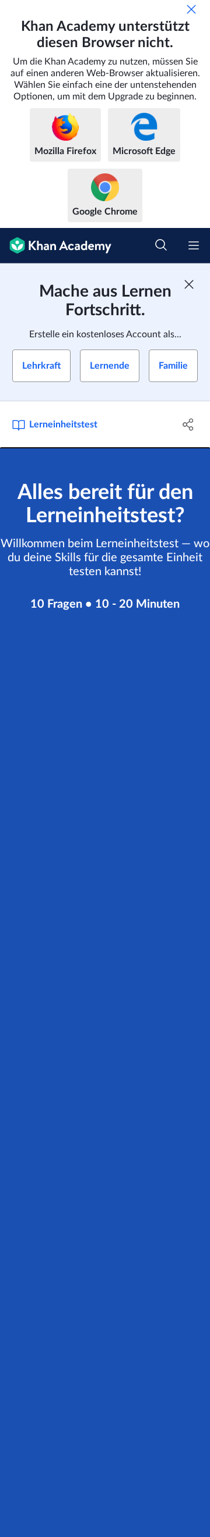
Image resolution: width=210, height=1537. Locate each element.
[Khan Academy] (55, 246)
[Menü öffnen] (194, 245)
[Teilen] (188, 424)
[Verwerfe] (191, 9)
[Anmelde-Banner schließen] (189, 284)
